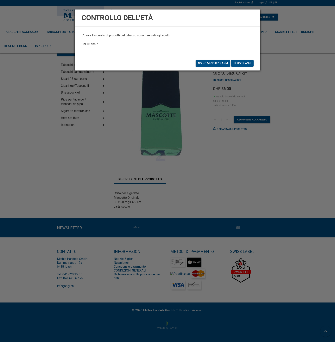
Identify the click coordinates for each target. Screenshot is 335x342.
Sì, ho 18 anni (242, 63)
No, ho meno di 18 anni (213, 63)
